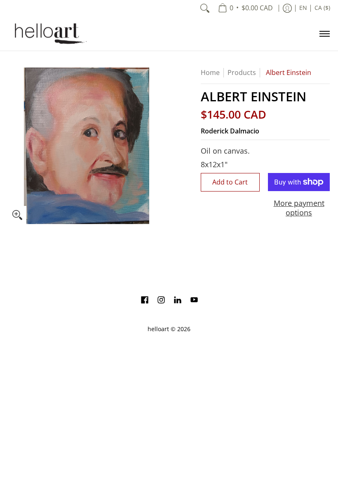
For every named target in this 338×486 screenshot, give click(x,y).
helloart (158, 329)
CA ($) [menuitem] (322, 8)
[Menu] (324, 33)
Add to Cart (230, 182)
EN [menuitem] (303, 8)
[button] (144, 300)
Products (242, 72)
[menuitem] (245, 8)
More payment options (299, 208)
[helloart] (49, 33)
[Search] (205, 8)
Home (210, 72)
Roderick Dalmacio (230, 131)
